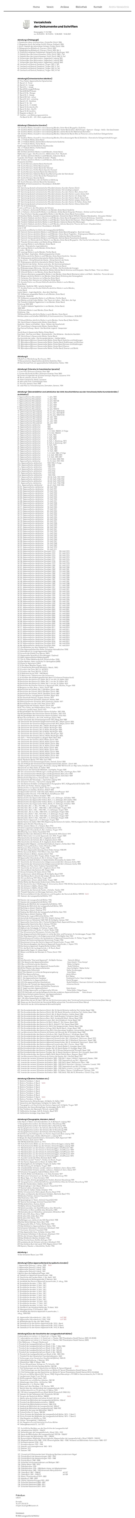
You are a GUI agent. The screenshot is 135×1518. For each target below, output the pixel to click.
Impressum (20, 1513)
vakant (18, 1498)
